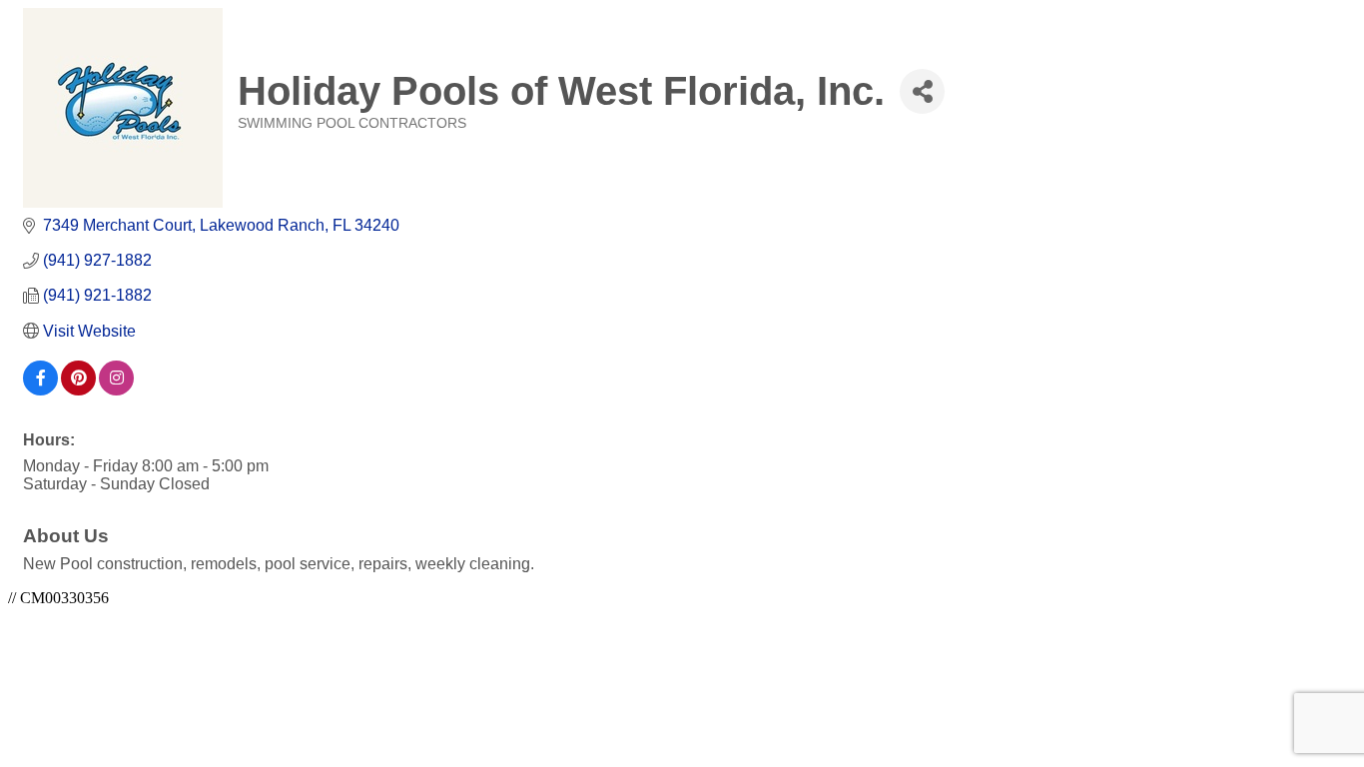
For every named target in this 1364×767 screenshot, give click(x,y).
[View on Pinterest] (78, 390)
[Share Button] (922, 91)
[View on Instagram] (116, 390)
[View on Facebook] (40, 390)
